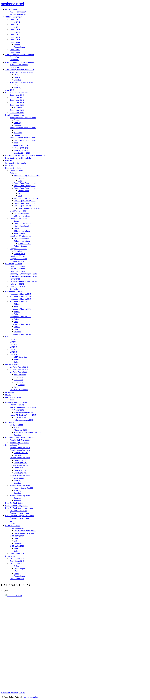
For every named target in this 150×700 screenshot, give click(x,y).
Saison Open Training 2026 (24, 185)
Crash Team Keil (24, 243)
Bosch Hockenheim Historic (16, 115)
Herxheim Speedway (13, 263)
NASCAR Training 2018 (19, 405)
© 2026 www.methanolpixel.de (13, 692)
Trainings (13, 173)
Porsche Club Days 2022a (20, 440)
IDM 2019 (13, 354)
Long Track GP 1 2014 (18, 258)
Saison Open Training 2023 (24, 188)
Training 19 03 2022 (17, 266)
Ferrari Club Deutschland (19, 513)
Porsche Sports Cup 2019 (20, 450)
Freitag (16, 74)
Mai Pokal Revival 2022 (19, 389)
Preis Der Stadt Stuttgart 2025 (16, 505)
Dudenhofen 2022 (17, 105)
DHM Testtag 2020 (17, 528)
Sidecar (21, 178)
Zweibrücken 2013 (17, 558)
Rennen (17, 44)
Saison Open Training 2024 (24, 183)
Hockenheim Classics (13, 291)
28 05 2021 (18, 377)
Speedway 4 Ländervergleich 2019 (23, 274)
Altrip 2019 (9, 90)
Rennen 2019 (19, 253)
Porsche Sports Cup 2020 (20, 457)
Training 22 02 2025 (17, 286)
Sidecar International (22, 216)
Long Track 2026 (16, 170)
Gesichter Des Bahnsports (15, 163)
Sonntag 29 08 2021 (22, 153)
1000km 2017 (15, 34)
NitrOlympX (9, 422)
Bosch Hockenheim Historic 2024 (23, 127)
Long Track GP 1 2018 (18, 256)
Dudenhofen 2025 (17, 112)
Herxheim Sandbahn (13, 168)
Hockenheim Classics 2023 (20, 324)
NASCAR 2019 (20, 417)
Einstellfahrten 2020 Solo (24, 533)
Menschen (18, 107)
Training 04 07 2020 (17, 271)
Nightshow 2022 (20, 430)
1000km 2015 (15, 29)
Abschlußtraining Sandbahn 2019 (27, 198)
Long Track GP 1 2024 (18, 211)
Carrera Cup (14, 57)
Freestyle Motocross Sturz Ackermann (28, 432)
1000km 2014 (15, 27)
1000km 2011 (15, 19)
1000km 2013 (15, 24)
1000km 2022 (15, 42)
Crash (16, 221)
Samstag (17, 77)
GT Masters (14, 59)
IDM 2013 (13, 339)
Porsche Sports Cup (13, 445)
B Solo (16, 566)
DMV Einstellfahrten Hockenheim (18, 158)
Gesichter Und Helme (22, 223)
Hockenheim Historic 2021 (20, 145)
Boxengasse (19, 478)
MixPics (8, 394)
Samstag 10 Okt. (20, 460)
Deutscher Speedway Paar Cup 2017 (24, 281)
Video (12, 399)
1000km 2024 (15, 49)
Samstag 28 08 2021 (22, 150)
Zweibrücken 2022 (17, 563)
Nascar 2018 (19, 410)
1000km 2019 (15, 39)
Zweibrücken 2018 (17, 561)
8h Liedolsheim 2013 (18, 14)
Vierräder (17, 331)
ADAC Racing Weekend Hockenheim (19, 69)
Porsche (13, 523)
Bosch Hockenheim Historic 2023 (23, 117)
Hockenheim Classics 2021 (20, 309)
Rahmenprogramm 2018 (23, 412)
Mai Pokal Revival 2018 (19, 367)
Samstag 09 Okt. (20, 470)
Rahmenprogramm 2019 (23, 420)
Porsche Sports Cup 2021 (20, 465)
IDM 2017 (13, 349)
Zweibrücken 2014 (17, 578)
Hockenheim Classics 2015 (20, 294)
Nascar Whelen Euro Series (16, 402)
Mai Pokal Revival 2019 (19, 369)
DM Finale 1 (14, 289)
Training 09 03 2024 (17, 284)
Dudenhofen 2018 (17, 100)
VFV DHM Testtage (12, 525)
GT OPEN (9, 165)
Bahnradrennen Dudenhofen (16, 92)
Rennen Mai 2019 (21, 452)
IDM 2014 (13, 342)
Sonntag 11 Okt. (20, 462)
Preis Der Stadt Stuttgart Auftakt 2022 (19, 515)
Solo (20, 180)
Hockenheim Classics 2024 (20, 334)
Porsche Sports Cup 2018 (20, 447)
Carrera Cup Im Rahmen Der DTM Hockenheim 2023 (26, 155)
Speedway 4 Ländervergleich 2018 (23, 276)
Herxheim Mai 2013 (17, 261)
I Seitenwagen (19, 568)
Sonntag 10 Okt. (20, 473)
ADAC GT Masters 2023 (19, 64)
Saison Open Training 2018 (24, 203)
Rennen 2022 (15, 279)
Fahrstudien (18, 467)
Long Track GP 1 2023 (18, 218)
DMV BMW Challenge (18, 510)
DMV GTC (9, 160)
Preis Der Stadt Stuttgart (14, 503)
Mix (11, 520)
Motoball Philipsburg (13, 397)
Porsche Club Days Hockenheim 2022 (20, 437)
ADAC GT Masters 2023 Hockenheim (19, 62)
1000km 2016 (15, 32)
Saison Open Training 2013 (24, 200)
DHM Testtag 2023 (17, 546)
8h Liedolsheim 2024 (18, 12)
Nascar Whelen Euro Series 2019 (23, 415)
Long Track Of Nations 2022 (20, 236)
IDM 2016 (13, 347)
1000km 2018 (15, 37)
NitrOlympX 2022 (16, 425)
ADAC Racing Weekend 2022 (21, 72)
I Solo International (21, 213)
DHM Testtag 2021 (17, 536)
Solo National (19, 233)
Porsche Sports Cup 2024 (24, 488)
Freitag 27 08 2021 (21, 148)
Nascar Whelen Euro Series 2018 (23, 407)
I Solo (16, 571)
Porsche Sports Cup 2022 (20, 475)
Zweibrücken (10, 556)
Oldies (16, 228)
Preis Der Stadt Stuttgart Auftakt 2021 (19, 508)
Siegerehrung (19, 47)
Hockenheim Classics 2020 (20, 301)
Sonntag (17, 80)
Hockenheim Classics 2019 (20, 299)
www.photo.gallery (31, 697)
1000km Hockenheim (13, 17)
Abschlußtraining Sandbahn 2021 (27, 175)
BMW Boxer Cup (20, 357)
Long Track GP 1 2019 (18, 248)
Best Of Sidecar (20, 374)
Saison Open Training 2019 (24, 205)
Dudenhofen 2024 (17, 110)
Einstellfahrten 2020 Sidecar (25, 530)
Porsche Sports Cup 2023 (20, 485)
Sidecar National (20, 246)
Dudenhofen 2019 (17, 102)
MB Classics (10, 392)
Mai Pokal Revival (12, 364)
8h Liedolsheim (11, 9)
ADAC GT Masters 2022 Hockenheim (19, 54)
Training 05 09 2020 (17, 268)
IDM (6, 336)
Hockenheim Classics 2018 (20, 296)
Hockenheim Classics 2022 (20, 316)
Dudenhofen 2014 (17, 95)
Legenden (18, 130)
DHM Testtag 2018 (17, 553)
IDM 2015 (13, 344)
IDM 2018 (13, 352)
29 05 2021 (18, 379)
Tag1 (16, 143)
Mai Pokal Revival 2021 (19, 372)
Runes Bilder (23, 190)
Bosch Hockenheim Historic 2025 (23, 137)
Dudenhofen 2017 (17, 97)
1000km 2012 (15, 22)
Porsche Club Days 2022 (19, 442)
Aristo (16, 387)
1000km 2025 (15, 52)
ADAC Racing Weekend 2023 (21, 82)
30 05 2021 (18, 382)
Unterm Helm (19, 455)
